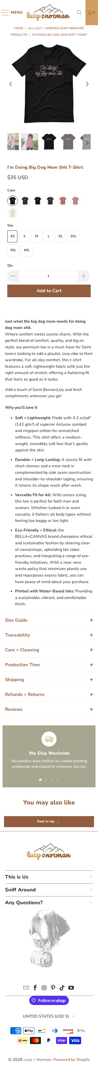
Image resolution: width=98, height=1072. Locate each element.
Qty (10, 265)
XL (61, 236)
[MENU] (3, 13)
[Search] (79, 13)
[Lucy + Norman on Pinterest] (53, 988)
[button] (49, 620)
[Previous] (11, 84)
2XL (73, 236)
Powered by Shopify (71, 1059)
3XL (13, 250)
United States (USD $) (46, 1016)
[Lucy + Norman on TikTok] (62, 988)
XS (12, 236)
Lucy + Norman (37, 1059)
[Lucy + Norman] (48, 12)
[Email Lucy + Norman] (26, 988)
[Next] (87, 84)
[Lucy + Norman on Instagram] (44, 988)
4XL (27, 250)
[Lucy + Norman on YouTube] (71, 988)
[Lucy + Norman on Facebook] (35, 988)
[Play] (49, 84)
